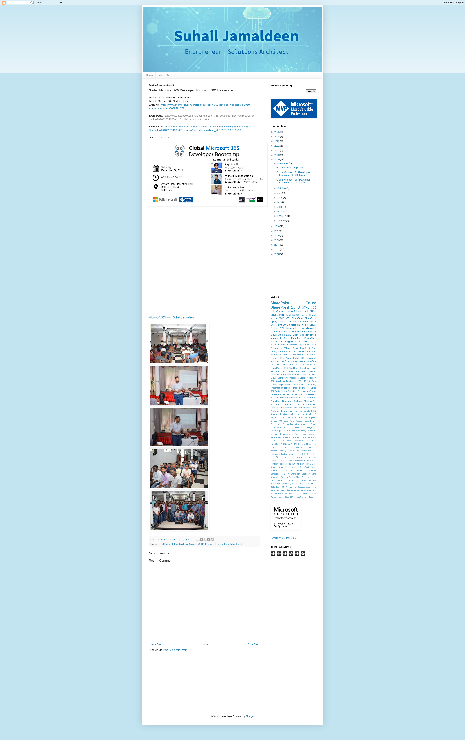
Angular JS (311, 414)
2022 (277, 145)
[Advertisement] (215, 677)
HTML (273, 441)
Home (149, 75)
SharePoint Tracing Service (283, 477)
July (279, 193)
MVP (281, 318)
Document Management (303, 427)
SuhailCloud (236, 544)
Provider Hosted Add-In (281, 464)
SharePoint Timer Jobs (282, 401)
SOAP (294, 464)
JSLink (294, 348)
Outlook (281, 460)
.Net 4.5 (296, 321)
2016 (277, 235)
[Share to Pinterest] (212, 539)
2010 (277, 254)
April (280, 206)
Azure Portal (292, 358)
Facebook (312, 434)
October (281, 188)
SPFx (287, 318)
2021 (277, 150)
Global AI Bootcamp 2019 (289, 167)
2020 (277, 155)
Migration (296, 338)
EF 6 (283, 431)
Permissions (304, 391)
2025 (277, 136)
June (280, 197)
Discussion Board (308, 424)
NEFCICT (302, 454)
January (281, 220)
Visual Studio (284, 311)
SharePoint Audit (308, 467)
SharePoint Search (284, 371)
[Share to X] (205, 539)
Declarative (310, 344)
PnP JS (293, 364)
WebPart (298, 407)
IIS (305, 381)
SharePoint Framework (304, 331)
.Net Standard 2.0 (307, 411)
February (282, 216)
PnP (281, 331)
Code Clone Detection (293, 421)
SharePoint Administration (302, 397)
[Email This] (198, 539)
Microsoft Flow (295, 328)
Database (294, 378)
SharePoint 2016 (279, 324)
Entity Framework (293, 431)
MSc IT (305, 444)
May (279, 202)
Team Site (280, 487)
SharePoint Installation (282, 470)
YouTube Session (299, 497)
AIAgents (274, 414)
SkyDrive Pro (310, 401)
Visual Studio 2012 (281, 334)
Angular (301, 414)
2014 (277, 244)
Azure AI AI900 (278, 417)
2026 (277, 132)
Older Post (253, 644)
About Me (163, 75)
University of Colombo (295, 487)
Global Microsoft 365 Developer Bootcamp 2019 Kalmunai (293, 174)
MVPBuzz (224, 544)
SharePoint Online (293, 303)
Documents (276, 348)
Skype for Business (286, 480)
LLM (314, 441)
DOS (303, 358)
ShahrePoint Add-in (288, 467)
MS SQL (297, 444)
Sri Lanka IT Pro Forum (283, 404)
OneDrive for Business (306, 457)
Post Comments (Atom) (175, 650)
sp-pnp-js (283, 344)
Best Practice (303, 374)
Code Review (310, 421)
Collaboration (276, 424)
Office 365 (309, 307)
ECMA (287, 348)
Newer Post (156, 644)
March (280, 211)
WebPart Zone (309, 407)
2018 (277, 226)
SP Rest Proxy (303, 464)
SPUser (313, 464)
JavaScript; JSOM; (302, 441)
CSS (280, 421)
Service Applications (292, 394)
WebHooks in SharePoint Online (300, 494)
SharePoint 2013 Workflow (284, 368)
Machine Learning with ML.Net (293, 447)
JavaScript (277, 315)
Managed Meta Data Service (293, 450)
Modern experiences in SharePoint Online (291, 384)
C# (272, 311)
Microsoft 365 (157, 317)
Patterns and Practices (286, 391)
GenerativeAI (276, 437)
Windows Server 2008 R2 (281, 497)
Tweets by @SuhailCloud (284, 538)
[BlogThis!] (201, 539)
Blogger (250, 716)
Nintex (287, 388)
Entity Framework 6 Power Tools (290, 434)
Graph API (311, 437)
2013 (277, 249)
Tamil (297, 371)
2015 (277, 240)
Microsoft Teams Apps (288, 361)
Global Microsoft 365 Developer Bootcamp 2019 (181, 544)
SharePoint (297, 318)
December (283, 163)
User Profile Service (288, 490)
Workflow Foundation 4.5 (284, 411)
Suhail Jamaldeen (183, 317)
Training (305, 371)
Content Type (296, 344)
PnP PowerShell (291, 460)
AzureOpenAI (310, 417)
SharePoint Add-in (299, 324)
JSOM (313, 321)
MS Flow (311, 381)
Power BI (302, 460)
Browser (274, 421)
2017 (277, 231)
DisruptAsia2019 (278, 427)
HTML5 (281, 441)
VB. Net (300, 490)
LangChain (275, 444)
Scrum (273, 467)
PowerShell (310, 338)
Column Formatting (291, 424)
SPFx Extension (308, 364)
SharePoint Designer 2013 (285, 341)
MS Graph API (287, 444)
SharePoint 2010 (305, 311)
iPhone (310, 497)
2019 (277, 159)
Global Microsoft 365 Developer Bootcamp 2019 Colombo (293, 181)
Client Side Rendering (304, 334)
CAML (313, 374)
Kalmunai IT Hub (287, 351)
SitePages (298, 401)
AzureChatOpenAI (295, 417)
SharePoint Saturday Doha (303, 474)
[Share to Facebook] (208, 539)
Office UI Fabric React (285, 457)
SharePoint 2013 (285, 307)
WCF (306, 490)
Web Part (289, 407)
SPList (287, 331)
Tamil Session (277, 407)
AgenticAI (284, 414)
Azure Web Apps (288, 374)
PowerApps (311, 460)
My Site (293, 454)
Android (292, 414)
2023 (277, 141)
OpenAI (274, 460)
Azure (305, 321)
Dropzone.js (276, 431)
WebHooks (278, 494)
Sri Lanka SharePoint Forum (294, 354)
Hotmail (289, 441)
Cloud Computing (279, 378)
